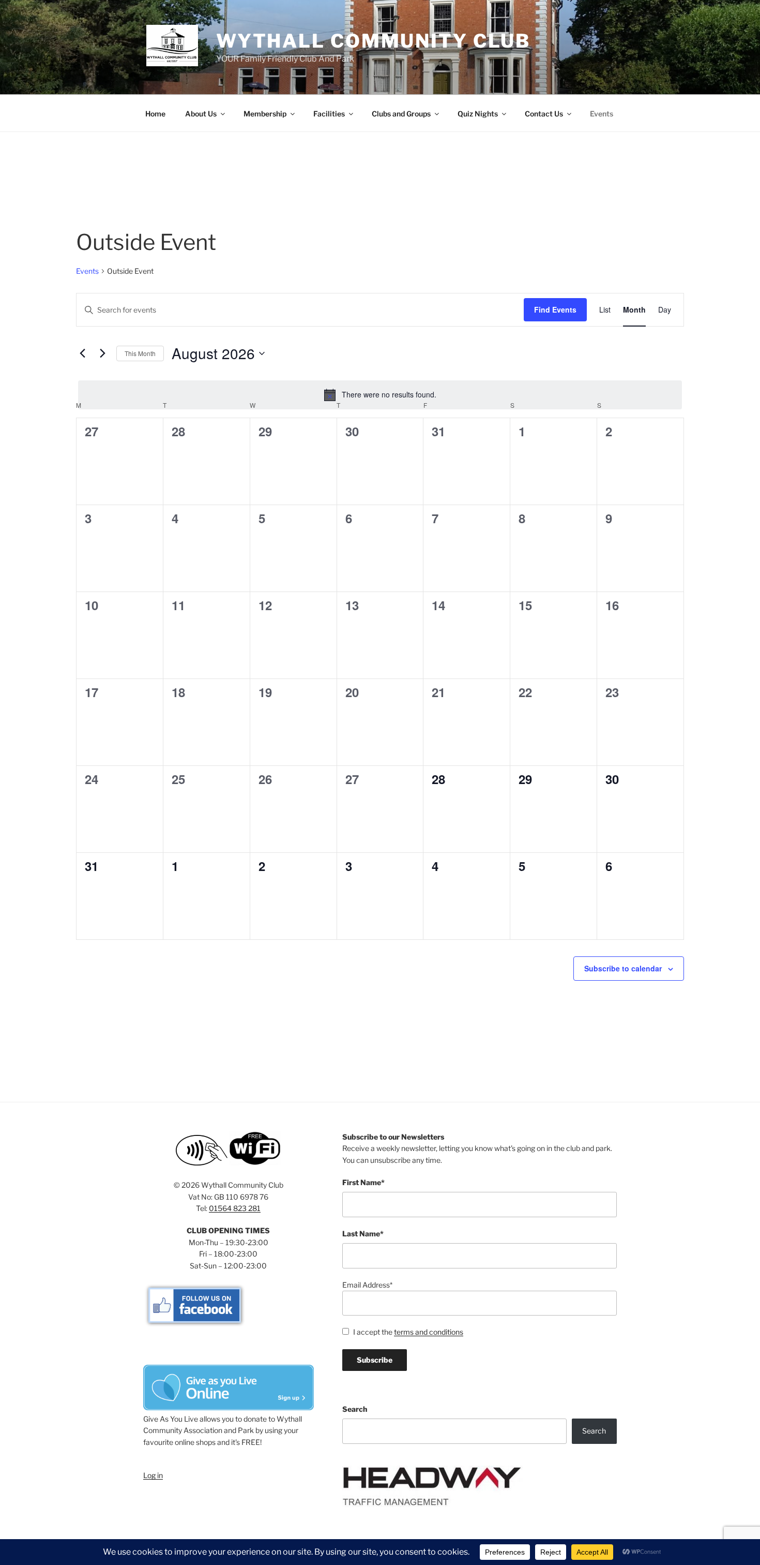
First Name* (363, 1182)
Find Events (555, 309)
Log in (153, 1475)
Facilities (329, 113)
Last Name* (363, 1233)
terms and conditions (428, 1331)
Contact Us (544, 113)
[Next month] (102, 353)
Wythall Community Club (373, 40)
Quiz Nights (478, 113)
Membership (265, 113)
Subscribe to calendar (623, 968)
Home (155, 113)
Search (354, 1409)
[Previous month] (82, 353)
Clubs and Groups (401, 113)
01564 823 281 (235, 1208)
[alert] (380, 394)
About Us (201, 113)
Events (601, 113)
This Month (140, 353)
